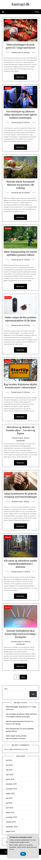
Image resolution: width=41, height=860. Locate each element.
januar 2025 (10, 812)
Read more (20, 77)
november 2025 (11, 789)
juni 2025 (9, 798)
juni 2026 (9, 765)
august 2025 (10, 793)
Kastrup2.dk (21, 4)
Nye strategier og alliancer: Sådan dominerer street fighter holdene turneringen (20, 114)
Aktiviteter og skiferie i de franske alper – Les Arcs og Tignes (20, 430)
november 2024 (11, 817)
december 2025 (11, 784)
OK (23, 854)
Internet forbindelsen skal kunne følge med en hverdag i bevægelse (20, 634)
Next (23, 677)
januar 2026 (10, 779)
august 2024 (10, 831)
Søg (6, 689)
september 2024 (11, 827)
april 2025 (9, 808)
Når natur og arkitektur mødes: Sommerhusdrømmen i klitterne (20, 563)
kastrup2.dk (21, 440)
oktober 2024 (11, 822)
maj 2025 (9, 803)
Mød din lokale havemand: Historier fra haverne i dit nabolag (20, 184)
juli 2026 (9, 760)
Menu (37, 12)
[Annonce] (20, 41)
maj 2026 (9, 770)
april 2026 (9, 774)
